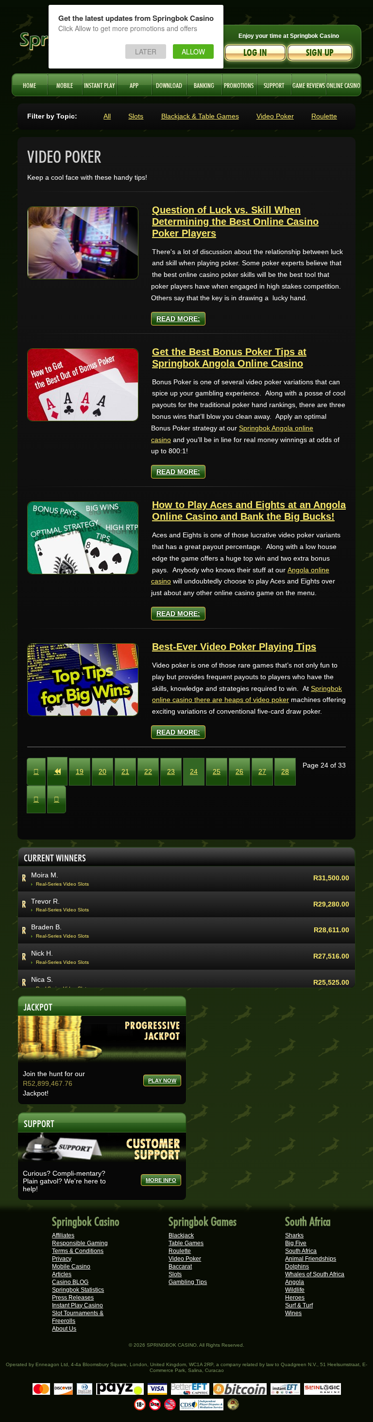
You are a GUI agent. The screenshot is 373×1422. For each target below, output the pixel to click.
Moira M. (44, 875)
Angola (294, 1282)
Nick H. (42, 953)
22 (148, 771)
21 (125, 771)
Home (29, 84)
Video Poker (275, 116)
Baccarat (180, 1266)
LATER (145, 51)
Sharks (294, 1235)
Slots (135, 116)
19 (80, 771)
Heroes (295, 1297)
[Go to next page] (36, 799)
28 (285, 771)
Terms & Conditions (77, 1251)
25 (216, 771)
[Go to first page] (36, 772)
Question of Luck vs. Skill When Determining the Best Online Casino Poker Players (235, 222)
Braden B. (46, 927)
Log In (255, 52)
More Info (161, 1180)
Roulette (324, 116)
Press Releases (73, 1297)
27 (262, 771)
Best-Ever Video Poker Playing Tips (234, 646)
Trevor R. (45, 901)
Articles (61, 1274)
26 (239, 771)
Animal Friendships (310, 1258)
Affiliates (63, 1235)
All (107, 116)
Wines (293, 1313)
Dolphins (297, 1266)
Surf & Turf (299, 1305)
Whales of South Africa (314, 1274)
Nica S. (42, 979)
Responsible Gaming (80, 1243)
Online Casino (343, 84)
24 (194, 771)
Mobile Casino (71, 1266)
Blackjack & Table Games (200, 116)
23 (171, 771)
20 (102, 771)
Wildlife (295, 1289)
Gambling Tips (188, 1282)
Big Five (295, 1243)
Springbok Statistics (78, 1289)
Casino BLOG (70, 1282)
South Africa (301, 1251)
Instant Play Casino (77, 1305)
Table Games (186, 1243)
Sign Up (320, 52)
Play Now (162, 1080)
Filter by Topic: (52, 116)
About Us (64, 1328)
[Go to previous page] (57, 771)
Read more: (178, 319)
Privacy (61, 1258)
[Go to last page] (56, 799)
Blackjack (181, 1235)
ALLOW (193, 51)
